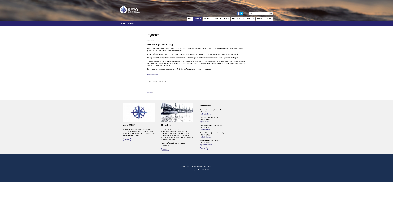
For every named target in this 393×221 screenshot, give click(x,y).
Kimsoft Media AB (203, 170)
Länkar (259, 19)
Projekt (249, 19)
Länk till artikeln (152, 75)
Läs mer (127, 139)
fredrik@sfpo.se (205, 129)
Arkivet (149, 92)
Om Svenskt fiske (221, 19)
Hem (189, 19)
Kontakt (269, 19)
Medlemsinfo (237, 19)
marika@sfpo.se (205, 137)
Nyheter (198, 19)
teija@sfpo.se (204, 122)
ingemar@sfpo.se (206, 145)
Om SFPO (207, 19)
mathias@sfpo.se (206, 114)
